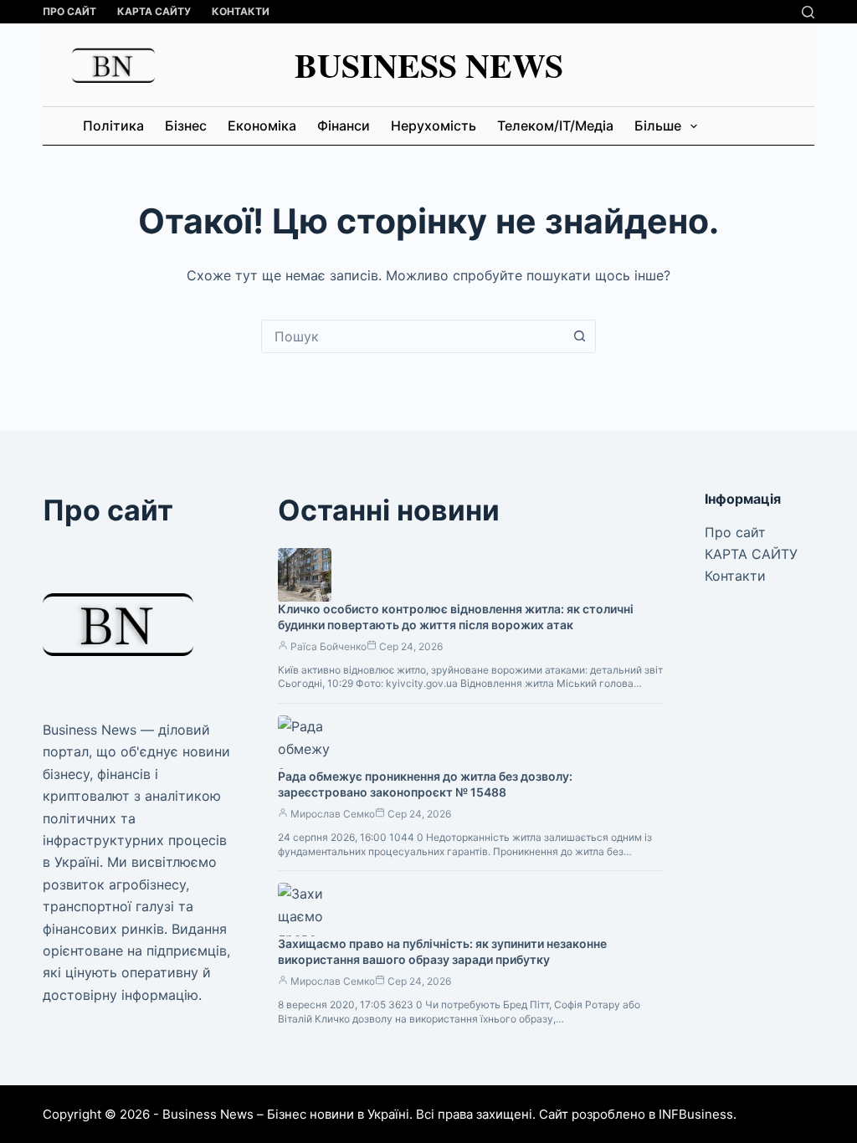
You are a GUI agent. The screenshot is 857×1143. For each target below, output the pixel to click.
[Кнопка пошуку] (579, 336)
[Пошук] (808, 12)
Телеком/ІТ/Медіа (555, 125)
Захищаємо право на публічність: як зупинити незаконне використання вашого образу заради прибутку (442, 951)
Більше (657, 125)
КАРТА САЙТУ (154, 11)
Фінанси (343, 125)
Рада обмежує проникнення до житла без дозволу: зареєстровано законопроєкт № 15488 (425, 784)
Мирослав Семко (332, 813)
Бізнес (186, 125)
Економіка (262, 125)
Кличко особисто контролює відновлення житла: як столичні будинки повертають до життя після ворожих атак (456, 617)
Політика (113, 125)
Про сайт (69, 11)
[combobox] (412, 336)
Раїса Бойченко (328, 646)
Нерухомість (433, 125)
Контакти (240, 11)
